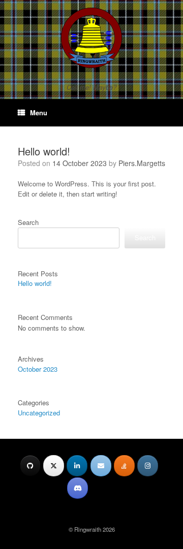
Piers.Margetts (141, 163)
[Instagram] (147, 465)
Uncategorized (39, 412)
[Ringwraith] (91, 38)
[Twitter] (53, 465)
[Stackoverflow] (124, 465)
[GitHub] (30, 465)
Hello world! (44, 151)
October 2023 (37, 369)
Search (28, 222)
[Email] (100, 465)
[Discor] (77, 488)
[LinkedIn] (77, 465)
